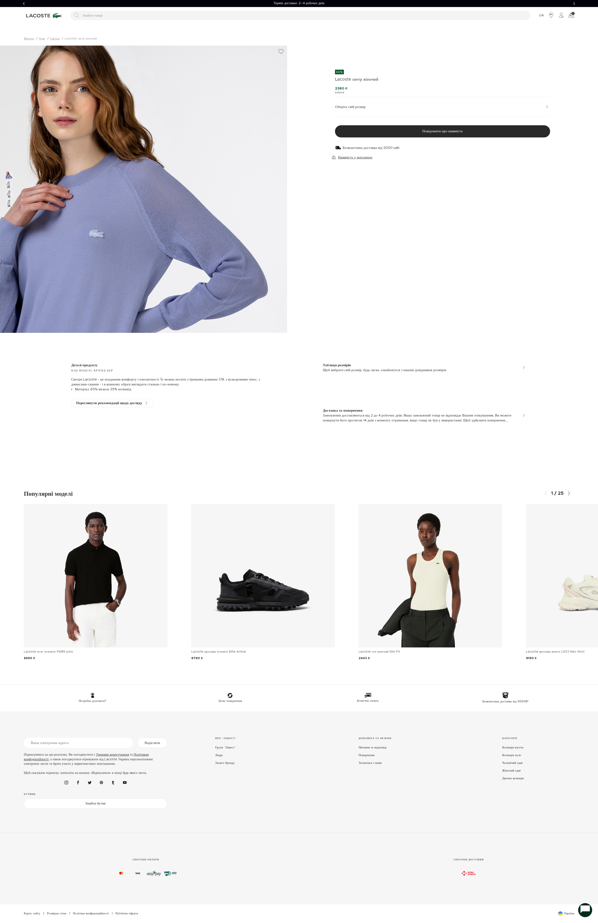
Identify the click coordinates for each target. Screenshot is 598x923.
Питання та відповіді (373, 747)
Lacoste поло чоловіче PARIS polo (48, 651)
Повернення (366, 755)
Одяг (42, 38)
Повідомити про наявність (442, 131)
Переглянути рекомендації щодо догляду (109, 403)
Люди (219, 755)
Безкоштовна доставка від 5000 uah (371, 148)
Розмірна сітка (56, 913)
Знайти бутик (95, 803)
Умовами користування (112, 754)
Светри (55, 38)
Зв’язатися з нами (370, 763)
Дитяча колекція (513, 778)
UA (541, 15)
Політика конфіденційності (91, 913)
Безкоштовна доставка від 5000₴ (299, 3)
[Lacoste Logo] (44, 15)
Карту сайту (32, 913)
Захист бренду (225, 763)
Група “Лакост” (225, 747)
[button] (24, 3)
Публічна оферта (126, 913)
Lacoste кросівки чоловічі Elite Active (218, 651)
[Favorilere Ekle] (281, 51)
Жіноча (29, 38)
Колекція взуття (512, 747)
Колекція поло (511, 755)
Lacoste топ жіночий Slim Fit (379, 651)
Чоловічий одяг (512, 763)
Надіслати (152, 743)
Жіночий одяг (511, 770)
